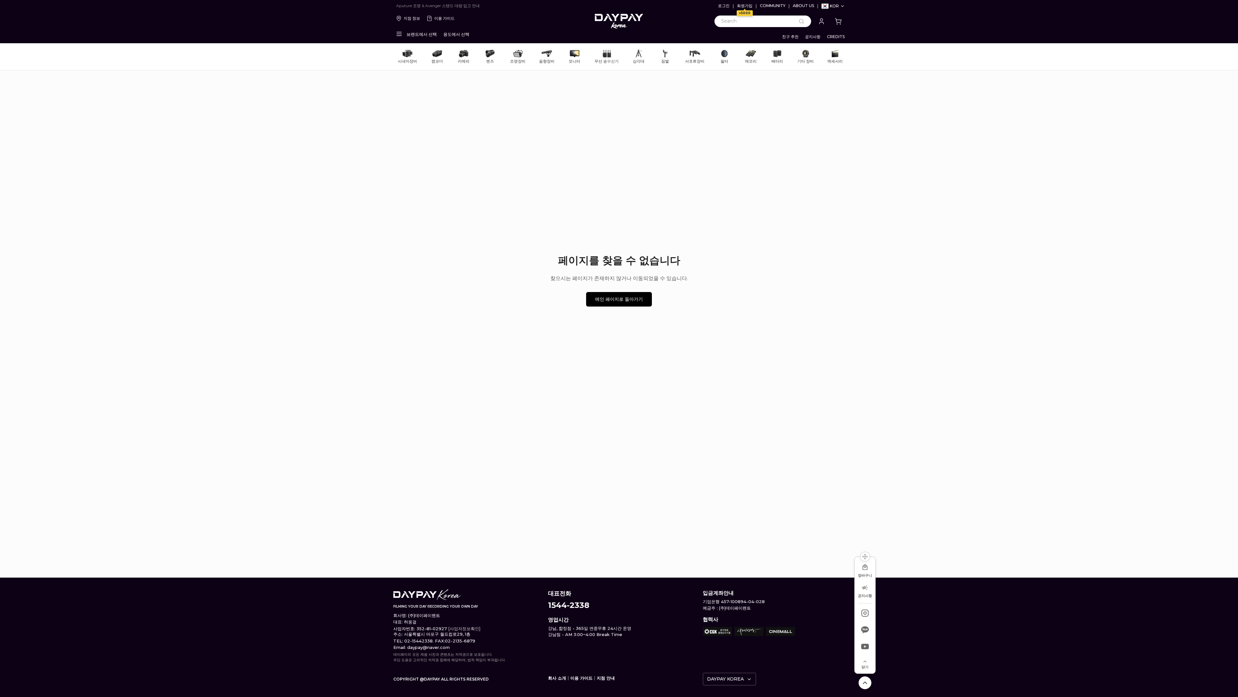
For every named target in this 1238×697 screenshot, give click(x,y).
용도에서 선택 (456, 34)
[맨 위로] (865, 682)
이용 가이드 (444, 18)
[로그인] (821, 21)
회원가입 (744, 6)
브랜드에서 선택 (422, 34)
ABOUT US (803, 6)
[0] (838, 21)
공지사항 (812, 37)
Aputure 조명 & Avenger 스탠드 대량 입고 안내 (438, 5)
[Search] (801, 21)
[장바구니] (838, 21)
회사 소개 (557, 678)
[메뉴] (399, 34)
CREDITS (836, 37)
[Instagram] (865, 613)
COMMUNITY (772, 6)
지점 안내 (606, 678)
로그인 (724, 6)
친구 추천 (790, 37)
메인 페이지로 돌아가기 (619, 299)
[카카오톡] (865, 630)
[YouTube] (865, 647)
